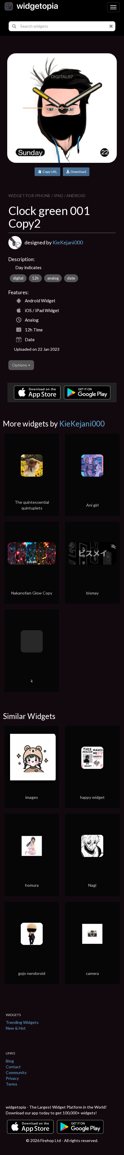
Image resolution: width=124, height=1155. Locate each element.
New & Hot (16, 1028)
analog (53, 278)
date (71, 278)
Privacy (12, 1078)
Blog (10, 1060)
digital (18, 278)
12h (35, 278)
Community (16, 1072)
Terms (11, 1084)
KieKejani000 (67, 242)
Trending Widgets (22, 1022)
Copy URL (49, 171)
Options (20, 365)
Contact (13, 1066)
